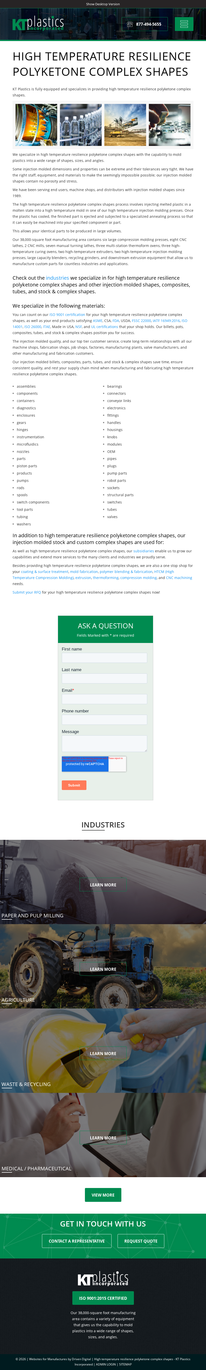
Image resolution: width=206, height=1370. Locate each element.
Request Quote (141, 1241)
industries (57, 277)
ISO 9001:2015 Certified (103, 1298)
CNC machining (179, 577)
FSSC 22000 (141, 320)
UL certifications (104, 326)
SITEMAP (125, 1364)
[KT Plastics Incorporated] (38, 23)
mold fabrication (84, 571)
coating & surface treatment (44, 571)
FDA (116, 320)
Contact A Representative (77, 1241)
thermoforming (106, 577)
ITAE (46, 326)
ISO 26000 (32, 326)
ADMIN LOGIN (106, 1364)
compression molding (138, 577)
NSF (78, 326)
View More (103, 1195)
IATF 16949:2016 (166, 320)
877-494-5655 (148, 24)
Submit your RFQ (27, 592)
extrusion (83, 577)
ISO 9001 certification (67, 314)
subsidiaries (143, 551)
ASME (97, 320)
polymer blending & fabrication (126, 571)
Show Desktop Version (103, 4)
